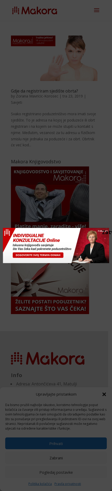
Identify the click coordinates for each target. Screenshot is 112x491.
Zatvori (104, 232)
